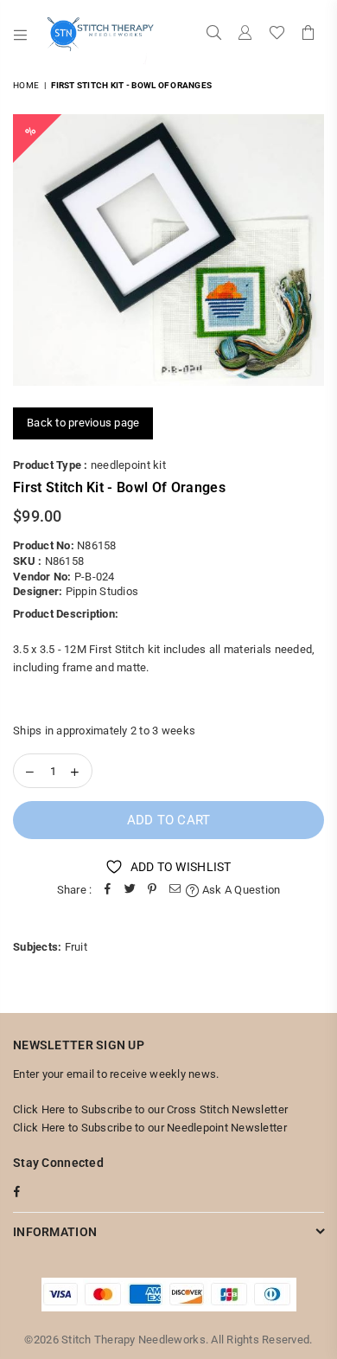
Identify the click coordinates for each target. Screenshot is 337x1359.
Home (26, 85)
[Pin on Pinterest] (152, 890)
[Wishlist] (277, 35)
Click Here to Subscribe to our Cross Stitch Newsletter (150, 1109)
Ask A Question (240, 889)
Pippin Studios (102, 591)
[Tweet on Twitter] (129, 890)
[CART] (308, 35)
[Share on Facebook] (107, 890)
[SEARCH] (214, 35)
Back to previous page (83, 422)
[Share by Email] (174, 890)
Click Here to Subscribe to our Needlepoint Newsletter (150, 1127)
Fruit (76, 946)
